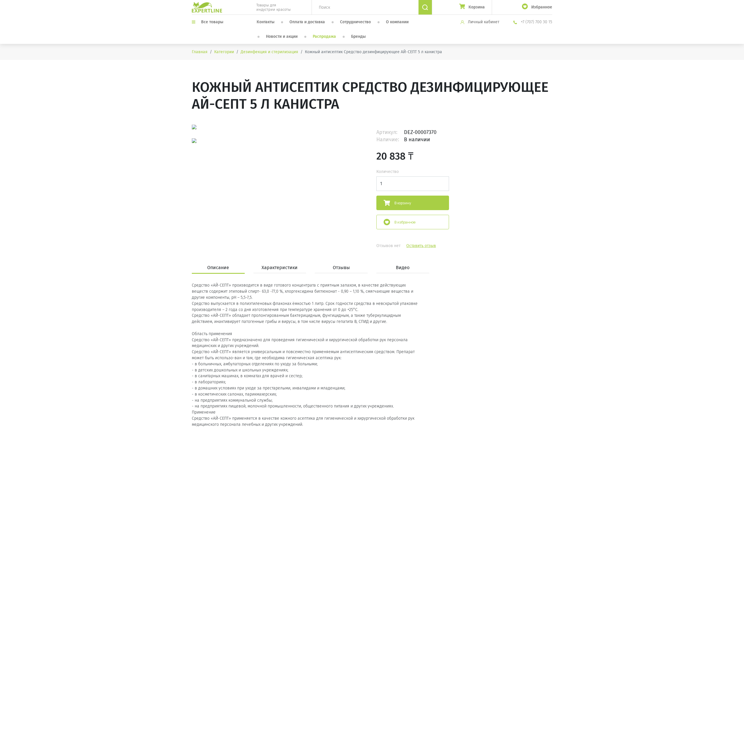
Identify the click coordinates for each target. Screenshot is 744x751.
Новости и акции (282, 36)
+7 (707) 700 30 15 (536, 21)
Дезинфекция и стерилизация (269, 51)
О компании (397, 21)
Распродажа (324, 36)
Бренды (358, 36)
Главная (200, 51)
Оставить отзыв (421, 245)
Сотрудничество (355, 21)
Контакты (265, 21)
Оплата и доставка (307, 21)
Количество (387, 171)
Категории (224, 51)
